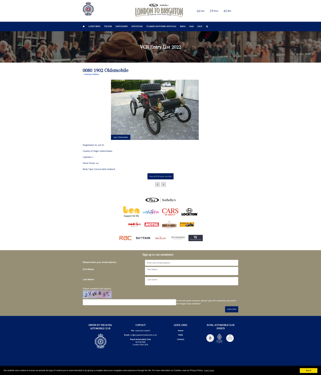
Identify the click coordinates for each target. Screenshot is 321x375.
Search (207, 26)
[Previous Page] (157, 184)
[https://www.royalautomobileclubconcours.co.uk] (210, 343)
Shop (199, 26)
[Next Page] (163, 184)
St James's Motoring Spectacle (161, 26)
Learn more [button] (209, 370)
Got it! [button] (308, 370)
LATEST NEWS (94, 26)
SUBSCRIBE (231, 309)
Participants (121, 26)
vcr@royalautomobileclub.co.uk (143, 335)
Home (84, 26)
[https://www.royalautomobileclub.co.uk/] (100, 349)
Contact (180, 339)
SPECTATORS (137, 26)
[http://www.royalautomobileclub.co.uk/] (88, 14)
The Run (108, 26)
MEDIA (183, 26)
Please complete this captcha (97, 288)
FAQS (180, 335)
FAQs (191, 26)
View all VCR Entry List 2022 (160, 176)
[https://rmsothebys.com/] (160, 202)
